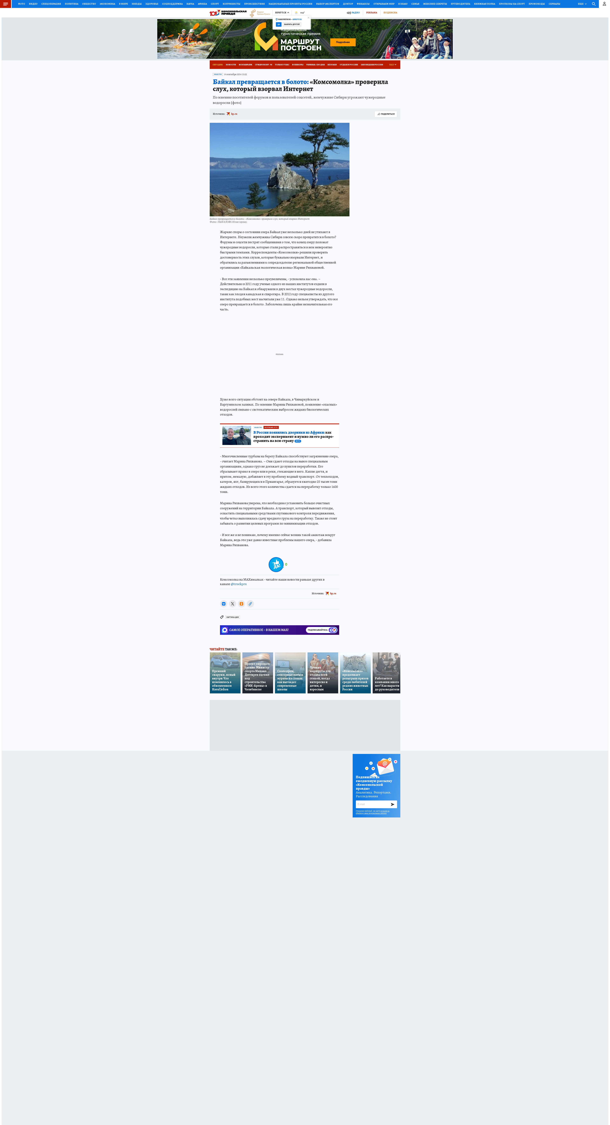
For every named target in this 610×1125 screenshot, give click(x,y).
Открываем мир (383, 3)
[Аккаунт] (604, 4)
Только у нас (282, 64)
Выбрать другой (292, 24)
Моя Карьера (245, 64)
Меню (5, 4)
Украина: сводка (315, 64)
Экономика (107, 3)
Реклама (371, 12)
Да (279, 24)
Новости (231, 64)
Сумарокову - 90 (263, 64)
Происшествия (254, 3)
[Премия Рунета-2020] (258, 13)
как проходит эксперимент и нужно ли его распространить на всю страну (293, 436)
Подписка (390, 12)
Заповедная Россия (372, 64)
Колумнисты (231, 3)
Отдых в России (349, 64)
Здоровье (152, 3)
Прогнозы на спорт (512, 3)
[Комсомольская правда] (228, 13)
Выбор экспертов (327, 3)
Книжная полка (484, 3)
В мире (123, 3)
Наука (190, 3)
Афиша (202, 3)
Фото (21, 3)
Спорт (215, 3)
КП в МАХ (332, 64)
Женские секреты (435, 3)
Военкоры (297, 64)
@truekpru (239, 584)
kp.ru (234, 114)
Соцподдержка (172, 3)
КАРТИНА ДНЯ (233, 617)
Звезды (137, 3)
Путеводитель (460, 3)
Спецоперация (51, 3)
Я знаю (402, 3)
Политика (71, 3)
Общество (89, 3)
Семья (415, 3)
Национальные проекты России (290, 3)
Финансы (363, 3)
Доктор (348, 3)
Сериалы (554, 3)
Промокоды (537, 3)
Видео (33, 3)
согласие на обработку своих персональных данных (372, 812)
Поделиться (388, 114)
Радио (356, 12)
